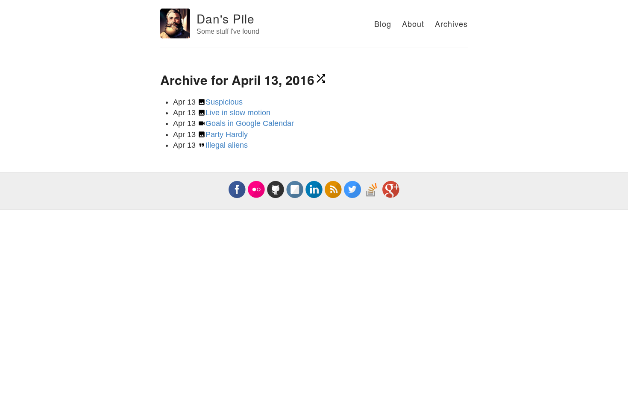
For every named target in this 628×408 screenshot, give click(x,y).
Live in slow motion (237, 112)
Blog (382, 23)
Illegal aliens (226, 145)
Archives (451, 23)
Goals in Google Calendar (249, 123)
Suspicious (224, 102)
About (413, 23)
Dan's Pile (226, 18)
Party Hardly (226, 134)
